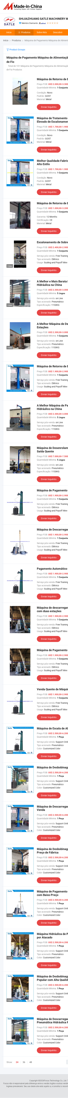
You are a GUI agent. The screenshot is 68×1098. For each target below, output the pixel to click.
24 (17, 1062)
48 (30, 1062)
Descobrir (57, 32)
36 (24, 1062)
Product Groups (17, 49)
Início (9, 32)
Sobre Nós (42, 32)
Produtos (25, 32)
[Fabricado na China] (23, 6)
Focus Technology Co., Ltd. (55, 1080)
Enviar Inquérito (48, 106)
